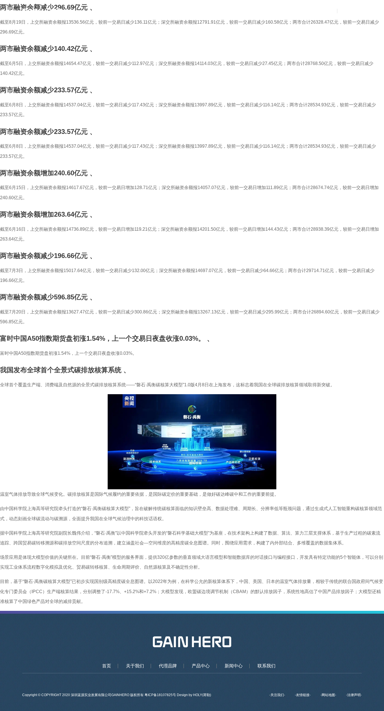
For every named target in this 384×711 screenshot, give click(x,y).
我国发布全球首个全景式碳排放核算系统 (60, 370)
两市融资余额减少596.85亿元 (44, 297)
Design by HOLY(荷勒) (194, 695)
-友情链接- (303, 695)
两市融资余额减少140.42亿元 (44, 48)
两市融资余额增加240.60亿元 (44, 173)
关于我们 (187, 11)
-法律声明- (354, 695)
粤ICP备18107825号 (160, 695)
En (357, 11)
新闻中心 (269, 11)
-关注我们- (277, 695)
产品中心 (242, 11)
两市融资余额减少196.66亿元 (44, 255)
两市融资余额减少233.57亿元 (44, 90)
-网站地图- (328, 695)
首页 (163, 11)
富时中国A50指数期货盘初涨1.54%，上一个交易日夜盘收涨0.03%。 (102, 338)
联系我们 (297, 11)
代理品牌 (214, 11)
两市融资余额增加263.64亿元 (44, 214)
